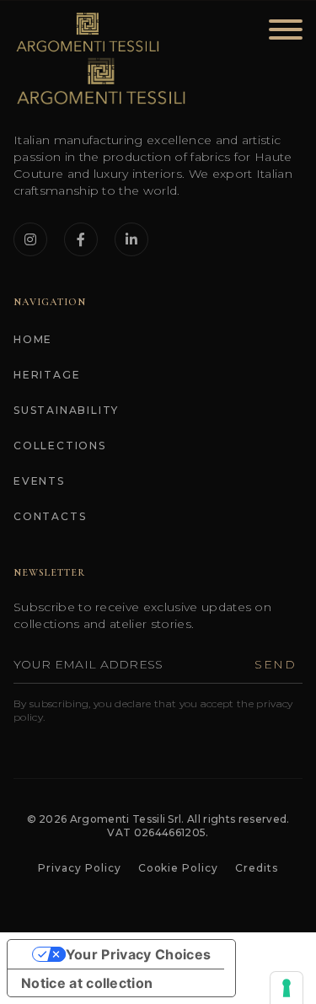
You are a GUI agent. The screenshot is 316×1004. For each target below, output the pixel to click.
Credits (256, 868)
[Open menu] (281, 32)
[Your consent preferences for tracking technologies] (286, 988)
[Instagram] (30, 239)
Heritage (46, 374)
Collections (59, 445)
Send (275, 664)
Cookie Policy (178, 868)
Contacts (49, 516)
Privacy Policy (79, 868)
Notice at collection (87, 982)
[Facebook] (81, 239)
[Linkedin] (131, 239)
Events (39, 481)
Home (32, 339)
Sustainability (66, 410)
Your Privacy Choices (138, 954)
